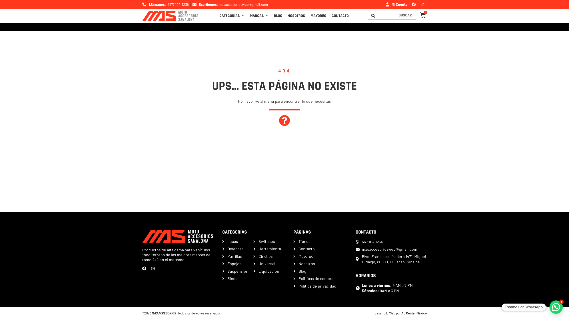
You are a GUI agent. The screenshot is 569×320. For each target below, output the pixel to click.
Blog (278, 16)
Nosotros (296, 16)
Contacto (340, 16)
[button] (556, 307)
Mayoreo (318, 16)
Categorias (229, 16)
